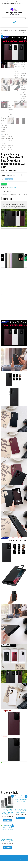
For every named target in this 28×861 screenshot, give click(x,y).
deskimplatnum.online (14, 12)
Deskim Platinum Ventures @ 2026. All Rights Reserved (14, 859)
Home (2, 30)
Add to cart (9, 179)
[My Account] (13, 22)
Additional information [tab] (9, 194)
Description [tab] (5, 191)
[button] (25, 38)
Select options (7, 820)
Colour (3, 175)
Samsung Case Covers (9, 30)
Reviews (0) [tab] (22, 194)
